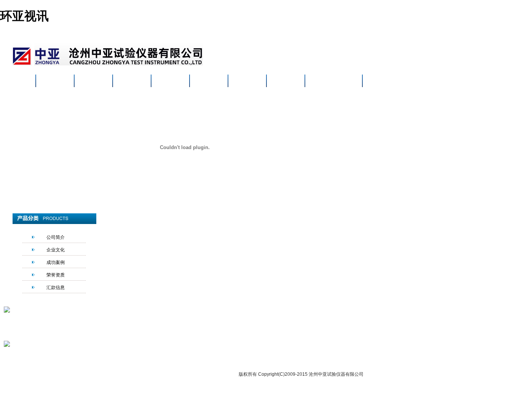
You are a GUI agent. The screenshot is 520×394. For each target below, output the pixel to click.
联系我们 (324, 81)
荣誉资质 (55, 275)
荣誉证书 (208, 81)
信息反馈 (269, 355)
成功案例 (55, 262)
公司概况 (93, 81)
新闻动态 (170, 81)
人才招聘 (285, 81)
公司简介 (55, 237)
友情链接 (314, 355)
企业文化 (55, 250)
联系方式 (246, 355)
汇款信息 (55, 287)
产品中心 (132, 81)
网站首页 (55, 81)
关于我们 (223, 355)
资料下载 (247, 81)
